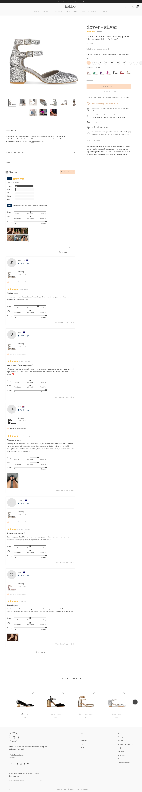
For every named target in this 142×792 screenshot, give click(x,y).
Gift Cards (84, 740)
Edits (68, 12)
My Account (84, 748)
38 (112, 62)
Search (120, 733)
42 (135, 62)
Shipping (120, 737)
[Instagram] (21, 763)
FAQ (119, 748)
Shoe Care (121, 755)
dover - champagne (86, 713)
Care (8, 162)
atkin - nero (25, 713)
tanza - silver (116, 713)
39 (118, 62)
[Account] (133, 7)
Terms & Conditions (124, 762)
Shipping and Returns (15, 152)
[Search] (124, 7)
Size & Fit (121, 751)
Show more (39, 652)
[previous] (6, 702)
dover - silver (22, 274)
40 (124, 62)
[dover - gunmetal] (115, 71)
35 (94, 62)
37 (106, 62)
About (105, 12)
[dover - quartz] (89, 71)
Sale (75, 12)
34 (88, 62)
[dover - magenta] (108, 71)
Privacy (120, 759)
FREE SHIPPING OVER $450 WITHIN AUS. (71, 1)
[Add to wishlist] (33, 693)
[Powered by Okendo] (11, 172)
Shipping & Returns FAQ (125, 744)
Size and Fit (11, 130)
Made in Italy (93, 12)
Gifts (83, 12)
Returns (120, 740)
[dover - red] (121, 71)
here (32, 141)
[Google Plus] (28, 763)
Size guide (90, 80)
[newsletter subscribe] (40, 780)
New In (36, 12)
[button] (94, 31)
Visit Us (83, 744)
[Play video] (33, 102)
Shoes (45, 12)
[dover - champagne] (128, 71)
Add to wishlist (108, 92)
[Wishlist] (128, 7)
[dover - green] (95, 71)
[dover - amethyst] (102, 71)
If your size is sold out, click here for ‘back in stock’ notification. (108, 97)
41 (129, 62)
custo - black (56, 713)
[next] (135, 702)
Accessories (57, 12)
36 (100, 62)
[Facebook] (17, 763)
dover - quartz (22, 586)
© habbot (11, 790)
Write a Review (67, 172)
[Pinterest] (24, 763)
